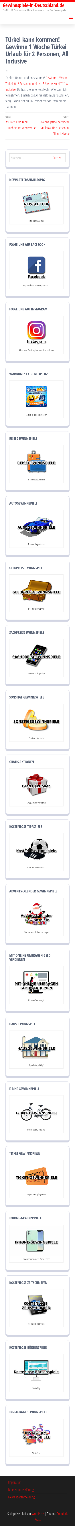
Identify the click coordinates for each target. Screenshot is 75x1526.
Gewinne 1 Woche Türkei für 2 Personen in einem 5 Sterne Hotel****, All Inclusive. (37, 83)
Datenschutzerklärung (21, 1489)
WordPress (38, 1513)
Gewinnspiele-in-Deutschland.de (33, 5)
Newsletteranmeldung (21, 1497)
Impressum (14, 1482)
